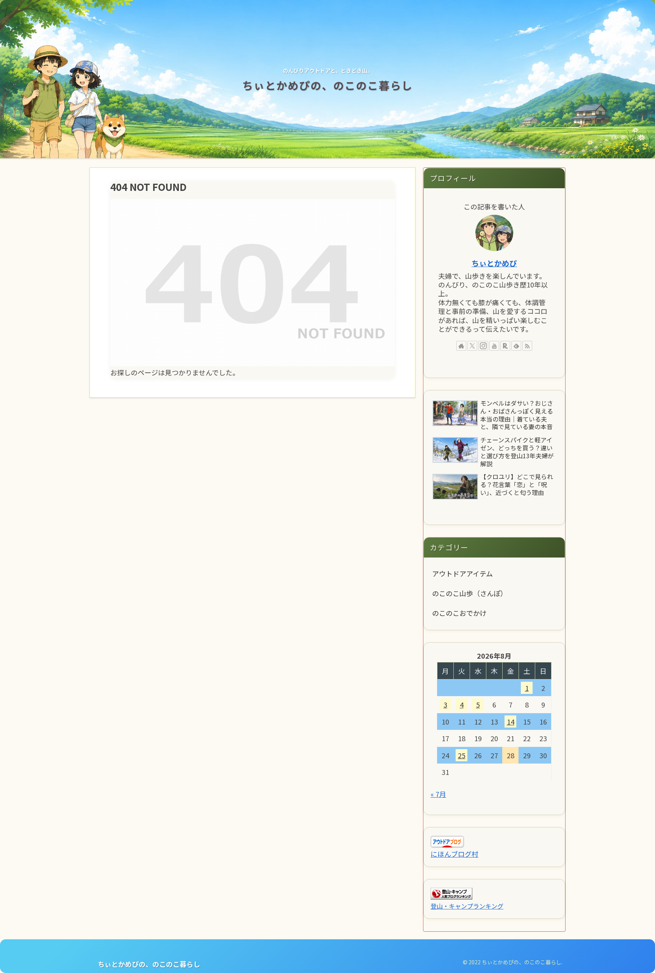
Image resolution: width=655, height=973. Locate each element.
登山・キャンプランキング (467, 906)
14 (510, 721)
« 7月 (438, 794)
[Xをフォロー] (472, 346)
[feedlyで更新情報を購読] (516, 346)
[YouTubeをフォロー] (494, 346)
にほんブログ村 (454, 854)
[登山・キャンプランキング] (451, 892)
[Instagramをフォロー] (483, 346)
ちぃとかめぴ (494, 263)
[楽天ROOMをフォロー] (505, 346)
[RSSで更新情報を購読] (527, 346)
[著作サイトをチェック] (461, 346)
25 (461, 755)
